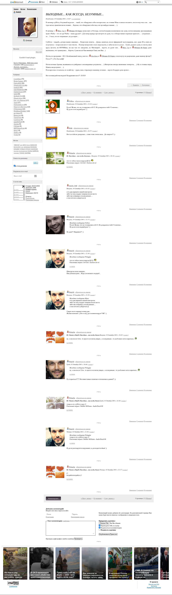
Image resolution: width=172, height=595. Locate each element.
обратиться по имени (82, 101)
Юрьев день (18, 98)
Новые (148, 92)
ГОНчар (16, 126)
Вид (141, 3)
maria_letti (73, 186)
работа (35, 151)
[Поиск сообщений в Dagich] (35, 163)
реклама (16, 153)
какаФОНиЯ (18, 122)
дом (22, 147)
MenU (16, 130)
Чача (15, 102)
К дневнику (98, 92)
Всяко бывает (19, 81)
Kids (70, 128)
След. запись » (109, 92)
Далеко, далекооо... (21, 67)
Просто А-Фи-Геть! (20, 107)
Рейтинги (55, 2)
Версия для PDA (154, 584)
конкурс (33, 147)
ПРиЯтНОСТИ (19, 85)
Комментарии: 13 (30, 69)
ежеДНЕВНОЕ (19, 90)
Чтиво (16, 135)
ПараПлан (17, 117)
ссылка (95, 104)
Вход (43, 2)
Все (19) (39, 52)
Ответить (132, 120)
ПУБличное (18, 109)
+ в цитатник (76, 19)
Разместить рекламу (154, 587)
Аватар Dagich (27, 27)
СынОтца (17, 120)
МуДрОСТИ (18, 96)
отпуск (27, 149)
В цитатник (148, 120)
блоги (28, 145)
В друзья (29, 40)
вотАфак (17, 113)
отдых (22, 149)
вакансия (33, 145)
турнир (21, 153)
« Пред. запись (86, 92)
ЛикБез (16, 133)
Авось (65, 2)
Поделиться (145, 85)
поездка (16, 151)
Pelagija (72, 153)
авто (24, 145)
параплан (34, 149)
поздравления (23, 151)
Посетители (30, 198)
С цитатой (140, 120)
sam (21, 145)
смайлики (66, 521)
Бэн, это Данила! (20, 100)
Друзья (22, 9)
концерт (17, 149)
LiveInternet (17, 2)
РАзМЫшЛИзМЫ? (20, 111)
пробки (30, 151)
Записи (16, 9)
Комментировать (53, 92)
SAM (15, 94)
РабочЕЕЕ (17, 83)
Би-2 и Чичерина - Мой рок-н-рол (26, 63)
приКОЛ (16, 87)
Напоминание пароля (77, 517)
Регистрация (34, 2)
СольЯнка (17, 79)
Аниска (16, 124)
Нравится (136, 85)
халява (27, 153)
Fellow (71, 101)
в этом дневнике (21, 166)
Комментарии (32, 9)
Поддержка (137, 2)
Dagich (15, 12)
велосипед (17, 147)
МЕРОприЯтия (19, 128)
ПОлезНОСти (19, 105)
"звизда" (17, 145)
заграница (27, 147)
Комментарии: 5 (29, 64)
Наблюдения (18, 92)
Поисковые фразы (32, 200)
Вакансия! (17, 115)
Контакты (154, 586)
